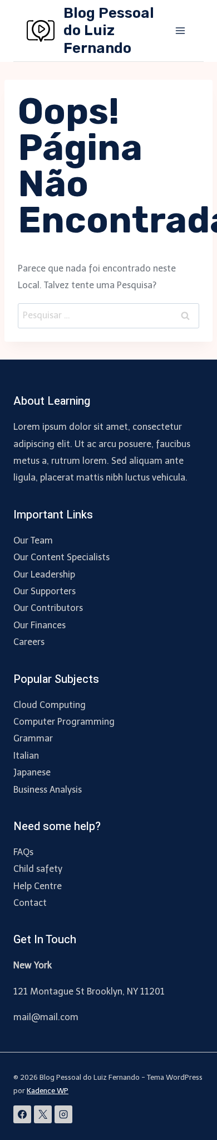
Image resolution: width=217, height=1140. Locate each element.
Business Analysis (47, 789)
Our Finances (39, 625)
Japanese (32, 772)
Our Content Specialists (61, 557)
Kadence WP (47, 1090)
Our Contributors (48, 608)
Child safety (37, 869)
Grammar (33, 738)
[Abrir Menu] (180, 30)
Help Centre (37, 886)
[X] (43, 1114)
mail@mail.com (45, 1017)
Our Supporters (44, 591)
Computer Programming (64, 721)
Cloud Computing (49, 705)
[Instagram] (63, 1114)
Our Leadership (44, 574)
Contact (30, 903)
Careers (29, 642)
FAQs (23, 852)
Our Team (33, 540)
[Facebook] (22, 1114)
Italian (26, 755)
